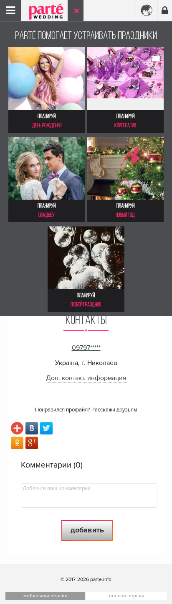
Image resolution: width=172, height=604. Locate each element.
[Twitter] (46, 429)
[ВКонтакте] (32, 429)
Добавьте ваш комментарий (57, 488)
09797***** (86, 348)
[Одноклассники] (17, 444)
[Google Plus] (32, 444)
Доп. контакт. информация (86, 378)
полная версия (126, 596)
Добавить (87, 530)
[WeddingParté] (42, 17)
